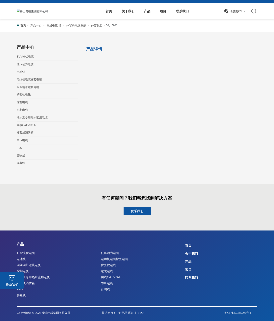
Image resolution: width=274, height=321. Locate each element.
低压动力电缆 (110, 253)
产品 (20, 244)
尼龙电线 (107, 271)
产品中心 (36, 25)
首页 (188, 245)
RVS (20, 289)
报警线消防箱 (26, 283)
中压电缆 (107, 283)
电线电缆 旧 (54, 25)
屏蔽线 (21, 295)
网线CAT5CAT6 (111, 277)
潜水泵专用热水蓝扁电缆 (33, 277)
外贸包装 (96, 25)
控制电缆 (23, 271)
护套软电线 (108, 265)
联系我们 (12, 284)
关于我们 (191, 253)
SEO (141, 313)
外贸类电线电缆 (76, 25)
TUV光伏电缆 (26, 253)
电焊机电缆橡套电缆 (114, 259)
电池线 (21, 259)
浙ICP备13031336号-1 (237, 313)
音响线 (105, 289)
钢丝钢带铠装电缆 (29, 265)
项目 (188, 270)
